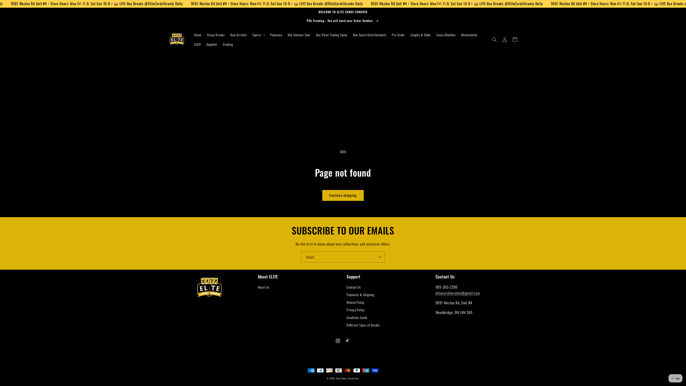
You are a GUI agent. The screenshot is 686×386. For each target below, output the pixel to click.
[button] (258, 35)
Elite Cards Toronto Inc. (347, 378)
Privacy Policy (356, 309)
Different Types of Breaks (363, 325)
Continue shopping (343, 195)
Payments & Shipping (360, 294)
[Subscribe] (379, 257)
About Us (264, 287)
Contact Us (354, 287)
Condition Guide (357, 317)
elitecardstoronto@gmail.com (458, 293)
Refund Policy (355, 302)
